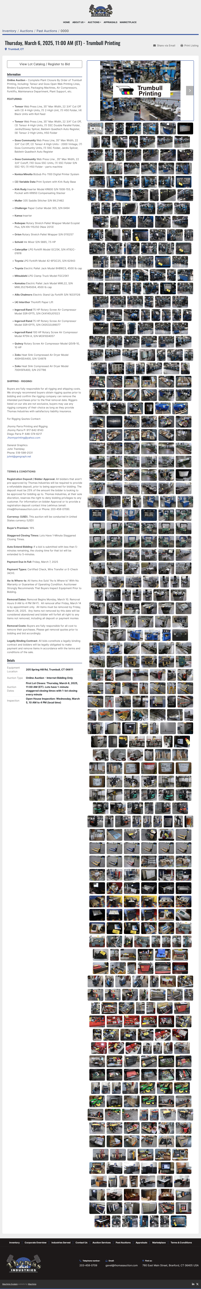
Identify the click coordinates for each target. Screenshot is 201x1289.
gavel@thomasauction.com (122, 1265)
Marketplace (128, 22)
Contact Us (81, 1242)
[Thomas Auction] (23, 1263)
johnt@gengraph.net (19, 456)
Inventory (14, 1242)
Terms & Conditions (181, 1242)
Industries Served (61, 1242)
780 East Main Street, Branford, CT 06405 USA (170, 1265)
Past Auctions (123, 1242)
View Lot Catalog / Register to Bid (44, 64)
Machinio (32, 1284)
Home (66, 22)
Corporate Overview (35, 1242)
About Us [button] (78, 22)
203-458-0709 (88, 1265)
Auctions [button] (93, 22)
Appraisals (110, 22)
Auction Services (101, 1242)
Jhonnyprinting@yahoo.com (23, 437)
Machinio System (10, 1284)
